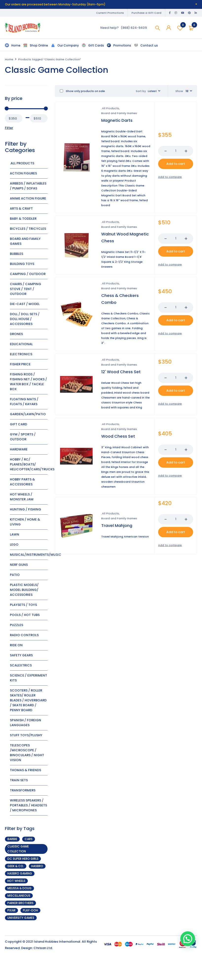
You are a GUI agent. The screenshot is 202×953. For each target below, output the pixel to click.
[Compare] (170, 177)
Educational (21, 344)
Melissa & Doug (19, 888)
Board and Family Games (119, 113)
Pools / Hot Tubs (25, 615)
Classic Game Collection (18, 848)
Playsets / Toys (23, 604)
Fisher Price (20, 364)
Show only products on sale (85, 91)
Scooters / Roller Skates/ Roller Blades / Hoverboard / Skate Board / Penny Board (28, 700)
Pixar (11, 910)
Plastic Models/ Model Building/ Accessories (24, 590)
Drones (16, 334)
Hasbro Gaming (19, 873)
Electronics (21, 354)
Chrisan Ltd (43, 948)
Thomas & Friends (25, 770)
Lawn (14, 534)
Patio (15, 574)
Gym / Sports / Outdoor (23, 437)
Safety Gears (21, 655)
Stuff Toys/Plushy (26, 735)
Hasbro (37, 866)
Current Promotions (110, 13)
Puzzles (16, 625)
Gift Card (18, 424)
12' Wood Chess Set (121, 372)
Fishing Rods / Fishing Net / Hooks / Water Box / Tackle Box (28, 381)
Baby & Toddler (23, 218)
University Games (20, 918)
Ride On (16, 645)
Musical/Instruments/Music (35, 554)
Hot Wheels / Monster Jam (22, 497)
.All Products (22, 163)
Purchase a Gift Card (146, 13)
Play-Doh (30, 910)
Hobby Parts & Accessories (22, 482)
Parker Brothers (20, 903)
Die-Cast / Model (25, 304)
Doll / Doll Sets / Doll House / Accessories (25, 319)
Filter (9, 127)
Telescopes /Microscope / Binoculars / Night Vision (27, 752)
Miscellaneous (18, 895)
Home (9, 59)
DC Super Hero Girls (22, 859)
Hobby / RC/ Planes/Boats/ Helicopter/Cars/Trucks (32, 464)
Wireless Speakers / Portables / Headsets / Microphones (28, 805)
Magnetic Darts (117, 120)
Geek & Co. (15, 866)
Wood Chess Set (118, 436)
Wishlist (183, 25)
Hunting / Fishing (25, 509)
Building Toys (22, 263)
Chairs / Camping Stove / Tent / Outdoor (25, 289)
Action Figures (23, 173)
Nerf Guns (19, 564)
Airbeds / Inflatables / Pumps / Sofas (28, 186)
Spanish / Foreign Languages (25, 722)
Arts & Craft (21, 208)
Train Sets (19, 780)
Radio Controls (24, 635)
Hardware (19, 449)
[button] (175, 164)
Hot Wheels (16, 881)
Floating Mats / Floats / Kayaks (24, 401)
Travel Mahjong (116, 525)
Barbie (12, 839)
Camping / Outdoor (28, 274)
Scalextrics (21, 665)
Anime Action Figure (28, 198)
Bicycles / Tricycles (28, 228)
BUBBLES (16, 253)
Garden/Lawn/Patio (28, 414)
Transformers (22, 790)
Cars (29, 839)
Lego (14, 544)
